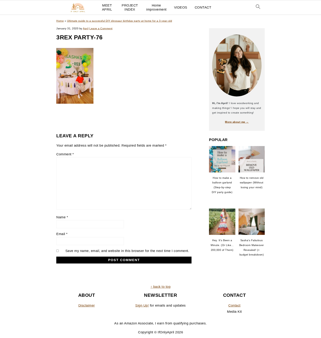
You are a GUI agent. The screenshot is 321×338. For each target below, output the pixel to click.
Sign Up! (142, 305)
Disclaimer (86, 305)
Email (62, 234)
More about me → (237, 121)
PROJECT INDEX (130, 7)
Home (60, 20)
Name (62, 217)
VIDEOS (180, 7)
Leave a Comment (101, 28)
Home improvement (156, 7)
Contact (234, 305)
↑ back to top (160, 287)
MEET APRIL (107, 7)
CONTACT (203, 7)
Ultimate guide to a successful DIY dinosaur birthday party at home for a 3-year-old (119, 20)
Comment (65, 154)
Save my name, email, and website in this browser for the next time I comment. (127, 251)
